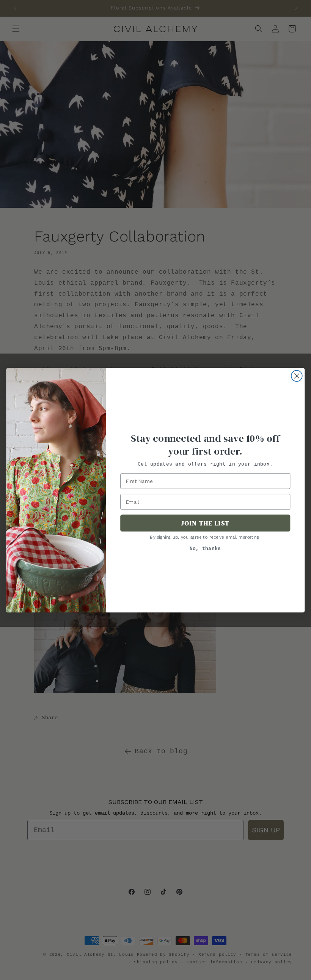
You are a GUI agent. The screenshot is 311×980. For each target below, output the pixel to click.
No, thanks (205, 549)
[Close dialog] (296, 375)
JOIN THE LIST (205, 523)
